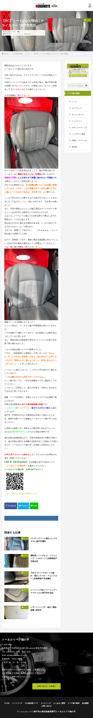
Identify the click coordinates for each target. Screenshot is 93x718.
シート (21, 32)
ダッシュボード (78, 115)
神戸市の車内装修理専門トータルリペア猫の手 (55, 711)
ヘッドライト (77, 121)
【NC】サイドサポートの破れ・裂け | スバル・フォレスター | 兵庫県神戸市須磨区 (43, 576)
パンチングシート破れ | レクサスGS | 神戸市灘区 (43, 539)
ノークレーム (18, 34)
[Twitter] (23, 506)
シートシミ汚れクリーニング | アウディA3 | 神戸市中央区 (43, 591)
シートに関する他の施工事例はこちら (20, 493)
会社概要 (85, 703)
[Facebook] (10, 506)
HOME (6, 54)
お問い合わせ (46, 706)
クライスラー (9, 34)
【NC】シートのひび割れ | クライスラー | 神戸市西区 (51, 54)
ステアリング (77, 108)
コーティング (46, 703)
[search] (86, 85)
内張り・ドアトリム (79, 140)
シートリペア (17, 703)
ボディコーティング (79, 127)
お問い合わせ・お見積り (46, 686)
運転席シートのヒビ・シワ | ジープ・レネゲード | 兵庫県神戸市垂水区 (43, 558)
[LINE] (34, 506)
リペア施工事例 (17, 54)
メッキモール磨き (78, 134)
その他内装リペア (31, 703)
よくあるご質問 (59, 703)
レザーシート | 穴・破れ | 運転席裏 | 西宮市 (43, 608)
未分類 (74, 147)
